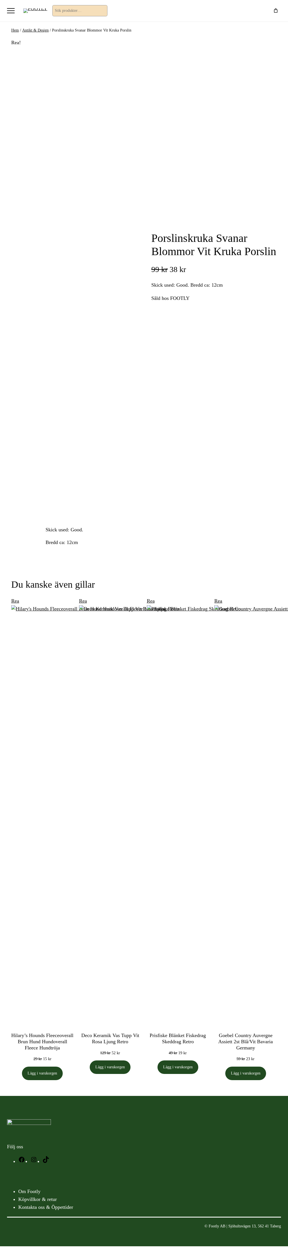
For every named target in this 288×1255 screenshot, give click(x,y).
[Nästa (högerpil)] (278, 628)
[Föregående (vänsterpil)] (10, 628)
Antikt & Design (35, 30)
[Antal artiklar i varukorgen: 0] (275, 10)
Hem (15, 30)
